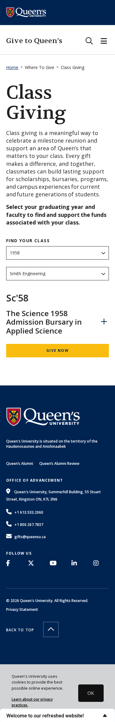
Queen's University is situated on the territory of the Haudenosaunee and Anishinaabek (52, 444)
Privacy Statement (22, 609)
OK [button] (90, 693)
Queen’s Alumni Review (59, 463)
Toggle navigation (104, 41)
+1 (28, 512)
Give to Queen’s (34, 41)
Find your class (28, 241)
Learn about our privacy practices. (32, 702)
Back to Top (20, 630)
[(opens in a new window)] (9, 563)
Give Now (57, 350)
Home (12, 67)
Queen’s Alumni (19, 463)
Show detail (104, 321)
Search (89, 41)
